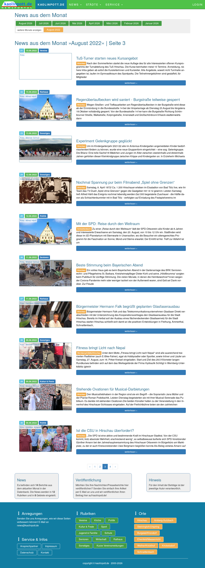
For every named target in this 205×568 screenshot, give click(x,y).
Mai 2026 (77, 23)
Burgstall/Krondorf (147, 533)
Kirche (97, 520)
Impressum (51, 546)
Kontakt (45, 552)
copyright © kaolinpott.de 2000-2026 (102, 563)
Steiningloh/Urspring (148, 526)
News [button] (74, 4)
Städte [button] (92, 4)
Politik (111, 520)
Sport (104, 526)
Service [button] (113, 4)
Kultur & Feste (86, 526)
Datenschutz (27, 552)
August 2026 (25, 23)
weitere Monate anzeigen (29, 29)
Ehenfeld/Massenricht (148, 539)
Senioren (84, 539)
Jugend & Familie (88, 533)
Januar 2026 (152, 23)
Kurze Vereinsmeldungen (110, 545)
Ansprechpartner (29, 546)
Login (198, 4)
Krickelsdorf (168, 545)
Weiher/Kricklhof (146, 545)
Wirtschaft (101, 539)
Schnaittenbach (145, 552)
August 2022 (53, 29)
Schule (108, 533)
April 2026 (94, 23)
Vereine (83, 520)
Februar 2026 (131, 23)
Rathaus (117, 539)
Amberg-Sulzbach (163, 520)
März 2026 (112, 23)
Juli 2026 (44, 23)
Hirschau (142, 520)
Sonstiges (84, 545)
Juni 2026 (60, 23)
